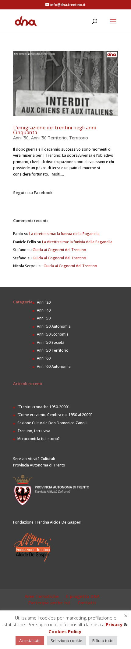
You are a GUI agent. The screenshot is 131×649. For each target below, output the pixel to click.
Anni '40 (44, 310)
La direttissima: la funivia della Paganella (64, 233)
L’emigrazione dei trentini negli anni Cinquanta (54, 130)
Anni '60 (44, 358)
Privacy (114, 624)
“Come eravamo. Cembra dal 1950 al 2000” (54, 414)
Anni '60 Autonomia (54, 366)
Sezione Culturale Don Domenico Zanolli (52, 422)
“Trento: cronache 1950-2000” (43, 406)
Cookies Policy (64, 631)
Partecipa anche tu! (49, 603)
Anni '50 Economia (53, 334)
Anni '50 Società (50, 342)
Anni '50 (21, 138)
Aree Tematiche (41, 596)
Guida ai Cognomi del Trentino (59, 249)
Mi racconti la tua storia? (38, 438)
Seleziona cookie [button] (66, 640)
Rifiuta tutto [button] (103, 640)
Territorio (78, 138)
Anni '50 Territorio (49, 138)
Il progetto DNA (83, 596)
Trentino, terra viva (33, 430)
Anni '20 (44, 302)
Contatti (87, 603)
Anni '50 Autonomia (54, 326)
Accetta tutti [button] (30, 640)
